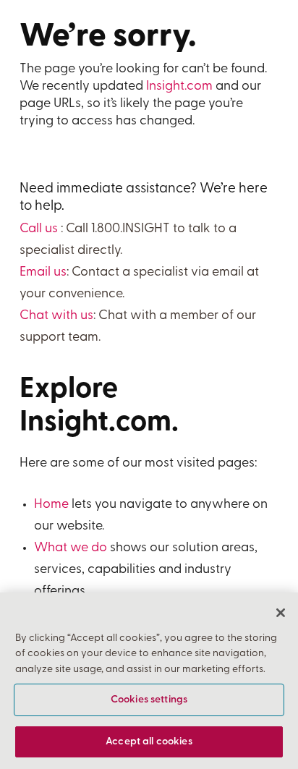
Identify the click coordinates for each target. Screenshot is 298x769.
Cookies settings (149, 699)
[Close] (281, 613)
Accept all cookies (149, 741)
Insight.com (179, 86)
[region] (149, 680)
